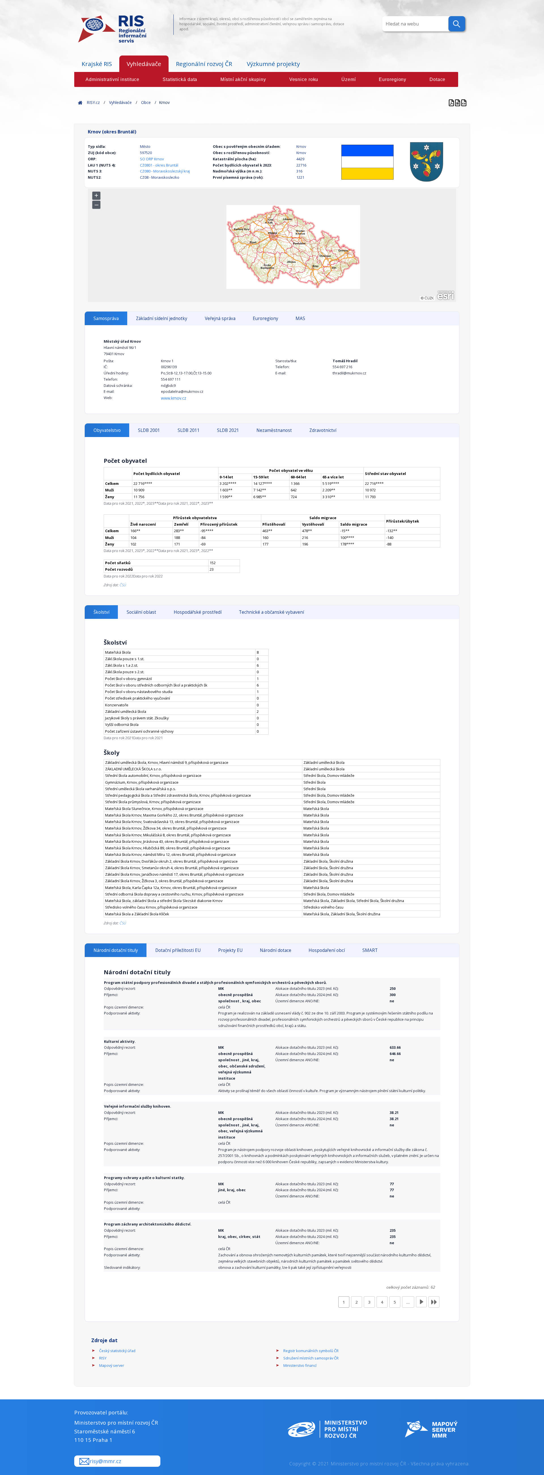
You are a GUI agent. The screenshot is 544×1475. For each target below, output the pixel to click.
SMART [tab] (370, 950)
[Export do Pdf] (452, 102)
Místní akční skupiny (243, 79)
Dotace (437, 79)
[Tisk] (458, 102)
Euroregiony (392, 79)
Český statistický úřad (117, 1350)
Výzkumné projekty (273, 64)
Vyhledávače (144, 64)
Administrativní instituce (112, 79)
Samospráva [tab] (106, 318)
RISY (103, 1358)
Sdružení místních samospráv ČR (311, 1358)
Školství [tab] (101, 612)
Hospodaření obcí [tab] (327, 950)
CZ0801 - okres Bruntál (159, 165)
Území (348, 79)
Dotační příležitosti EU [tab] (178, 950)
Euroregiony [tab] (265, 318)
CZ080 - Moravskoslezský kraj (165, 171)
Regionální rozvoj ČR (204, 64)
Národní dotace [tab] (275, 950)
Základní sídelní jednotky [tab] (161, 318)
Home (80, 102)
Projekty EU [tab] (230, 950)
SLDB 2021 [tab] (228, 430)
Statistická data (180, 79)
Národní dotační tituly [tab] (116, 950)
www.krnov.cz (173, 398)
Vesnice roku (303, 79)
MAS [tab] (300, 318)
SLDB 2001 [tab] (149, 430)
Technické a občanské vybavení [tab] (271, 612)
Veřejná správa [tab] (220, 318)
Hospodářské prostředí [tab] (198, 612)
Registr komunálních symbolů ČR (311, 1350)
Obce (146, 102)
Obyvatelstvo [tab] (107, 430)
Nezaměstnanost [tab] (274, 430)
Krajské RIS (97, 64)
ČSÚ (123, 584)
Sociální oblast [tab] (141, 612)
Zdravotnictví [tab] (322, 430)
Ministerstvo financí (299, 1365)
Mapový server (111, 1365)
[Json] (463, 102)
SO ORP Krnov (152, 158)
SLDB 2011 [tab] (189, 430)
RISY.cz (93, 102)
